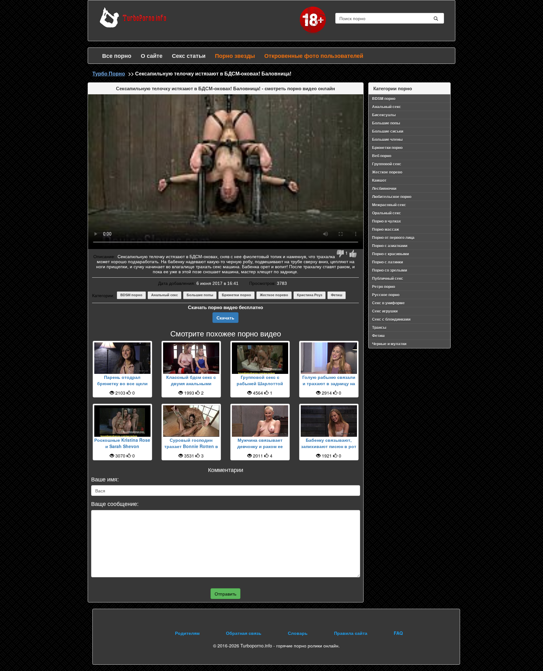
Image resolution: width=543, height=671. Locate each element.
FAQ (398, 633)
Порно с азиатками (389, 245)
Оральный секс (386, 213)
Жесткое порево (274, 295)
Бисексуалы (384, 115)
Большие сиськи (387, 131)
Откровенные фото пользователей (313, 56)
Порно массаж (385, 229)
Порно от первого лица (393, 237)
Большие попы (200, 295)
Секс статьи (189, 56)
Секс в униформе (388, 303)
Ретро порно (383, 286)
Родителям (187, 633)
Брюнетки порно (236, 295)
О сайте (151, 56)
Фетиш (336, 295)
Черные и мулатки (389, 344)
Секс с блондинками (391, 319)
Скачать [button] (225, 317)
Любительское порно (391, 196)
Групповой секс (386, 164)
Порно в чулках (386, 221)
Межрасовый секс (389, 205)
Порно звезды (235, 56)
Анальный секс (164, 295)
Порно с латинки (387, 262)
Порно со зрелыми (389, 270)
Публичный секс (387, 278)
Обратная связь (243, 633)
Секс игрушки (385, 311)
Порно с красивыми (390, 254)
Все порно (116, 56)
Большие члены (387, 139)
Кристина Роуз (309, 295)
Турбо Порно (108, 73)
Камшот (379, 180)
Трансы (379, 327)
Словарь (298, 633)
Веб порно (381, 155)
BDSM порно (131, 295)
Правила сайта (350, 633)
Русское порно (385, 294)
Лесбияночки (384, 188)
